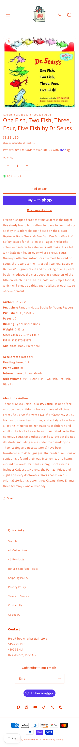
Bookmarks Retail (33, 739)
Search (12, 541)
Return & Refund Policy (23, 569)
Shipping (7, 143)
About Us (14, 614)
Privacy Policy (17, 587)
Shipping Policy (18, 578)
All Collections (17, 550)
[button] (8, 14)
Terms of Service (18, 596)
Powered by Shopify (53, 739)
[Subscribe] (59, 678)
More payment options (39, 209)
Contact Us (15, 605)
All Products (16, 559)
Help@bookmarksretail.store (28, 638)
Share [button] (11, 498)
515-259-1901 (17, 644)
